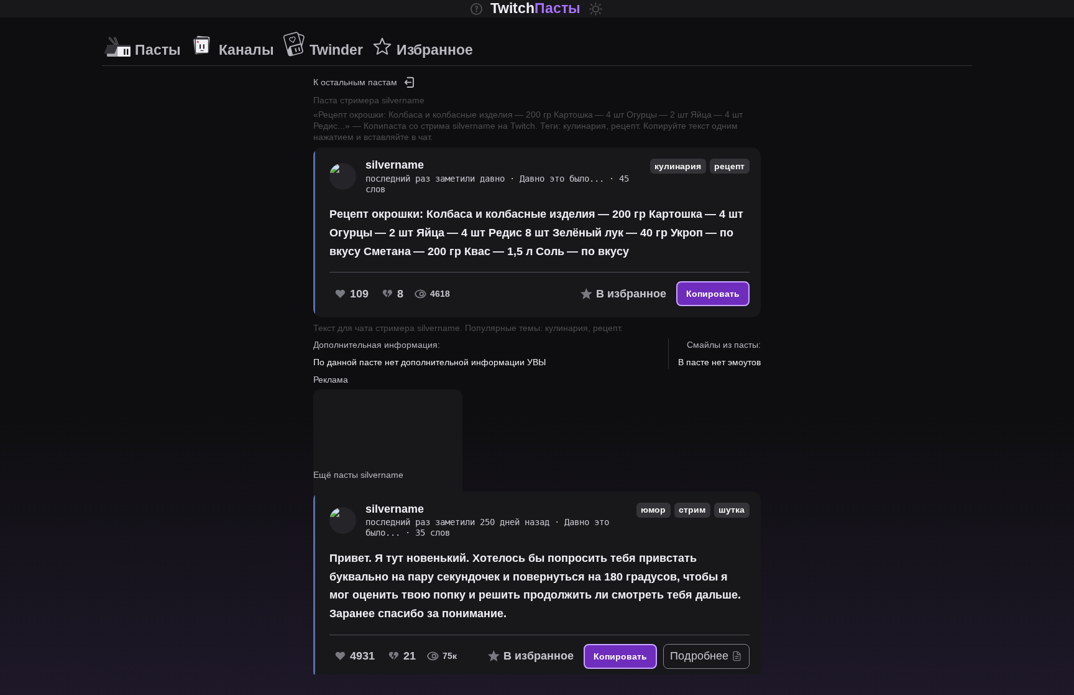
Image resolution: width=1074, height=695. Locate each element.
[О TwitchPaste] (476, 9)
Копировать (713, 294)
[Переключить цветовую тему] (595, 8)
